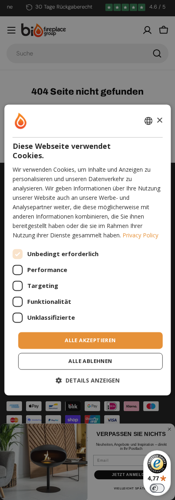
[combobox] (148, 121)
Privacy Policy (140, 235)
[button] (88, 380)
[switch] (157, 488)
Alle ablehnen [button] (90, 361)
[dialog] (87, 249)
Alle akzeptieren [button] (90, 340)
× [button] (159, 120)
